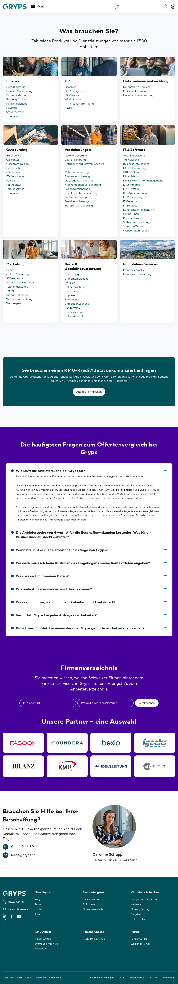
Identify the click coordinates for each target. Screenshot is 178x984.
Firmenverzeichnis (93, 909)
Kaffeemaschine (75, 287)
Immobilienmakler (134, 270)
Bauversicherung (75, 160)
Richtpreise (89, 904)
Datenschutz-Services (136, 87)
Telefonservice (15, 189)
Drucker (70, 283)
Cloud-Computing (134, 168)
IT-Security (130, 201)
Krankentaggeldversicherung (83, 185)
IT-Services (130, 205)
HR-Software (73, 99)
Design (10, 270)
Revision (11, 108)
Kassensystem (73, 291)
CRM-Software (132, 172)
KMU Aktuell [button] (43, 931)
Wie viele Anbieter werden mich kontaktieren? (54, 589)
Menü (40, 7)
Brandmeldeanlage (76, 278)
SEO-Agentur (14, 278)
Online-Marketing (17, 274)
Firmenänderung (16, 95)
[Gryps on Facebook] (11, 916)
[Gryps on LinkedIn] (4, 916)
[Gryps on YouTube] (19, 916)
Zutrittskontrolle (75, 316)
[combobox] (141, 6)
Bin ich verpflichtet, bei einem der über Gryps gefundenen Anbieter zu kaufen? (80, 628)
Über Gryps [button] (42, 892)
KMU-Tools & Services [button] (145, 892)
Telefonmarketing (17, 286)
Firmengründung (16, 99)
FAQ (37, 899)
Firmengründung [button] (93, 931)
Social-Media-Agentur (20, 282)
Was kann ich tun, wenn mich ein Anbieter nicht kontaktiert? (65, 602)
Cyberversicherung (77, 172)
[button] (173, 6)
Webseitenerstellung (136, 230)
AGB (121, 977)
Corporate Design (17, 164)
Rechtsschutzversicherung (81, 193)
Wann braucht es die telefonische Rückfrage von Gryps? (62, 550)
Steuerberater (15, 112)
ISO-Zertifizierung (134, 91)
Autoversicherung (76, 155)
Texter (10, 291)
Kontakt (39, 909)
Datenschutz (137, 977)
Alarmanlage (72, 274)
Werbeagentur (15, 303)
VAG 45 (153, 977)
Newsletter (41, 948)
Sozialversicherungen (78, 201)
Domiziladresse (15, 87)
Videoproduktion (17, 295)
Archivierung (131, 160)
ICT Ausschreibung (135, 193)
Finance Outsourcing (19, 91)
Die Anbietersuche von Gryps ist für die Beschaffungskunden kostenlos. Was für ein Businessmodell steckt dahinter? (84, 534)
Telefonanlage (73, 299)
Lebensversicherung (77, 189)
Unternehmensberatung (138, 95)
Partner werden (139, 939)
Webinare (136, 904)
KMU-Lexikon (138, 919)
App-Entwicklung (134, 155)
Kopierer (70, 295)
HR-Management (76, 91)
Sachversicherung (76, 197)
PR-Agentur (13, 185)
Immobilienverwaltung (137, 274)
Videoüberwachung (77, 303)
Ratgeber (136, 914)
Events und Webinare (46, 943)
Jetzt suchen (147, 703)
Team (38, 904)
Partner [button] (135, 931)
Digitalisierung (132, 176)
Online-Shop (131, 214)
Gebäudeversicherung (79, 180)
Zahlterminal (72, 308)
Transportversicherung (79, 205)
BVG (68, 168)
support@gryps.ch (18, 909)
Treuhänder (13, 116)
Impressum (169, 977)
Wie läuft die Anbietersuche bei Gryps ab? (50, 471)
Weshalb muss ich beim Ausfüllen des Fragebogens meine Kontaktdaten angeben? (83, 563)
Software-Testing (133, 226)
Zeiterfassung (73, 312)
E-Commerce (131, 185)
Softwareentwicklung (136, 222)
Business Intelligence (136, 164)
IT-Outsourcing (15, 176)
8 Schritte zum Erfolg (94, 939)
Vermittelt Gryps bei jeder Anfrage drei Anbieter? (56, 615)
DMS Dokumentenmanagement (143, 180)
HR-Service (72, 95)
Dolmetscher (14, 168)
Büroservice (13, 155)
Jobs (37, 914)
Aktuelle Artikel (43, 939)
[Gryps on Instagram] (4, 920)
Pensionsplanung (16, 103)
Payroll (69, 108)
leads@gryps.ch (23, 855)
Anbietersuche (91, 899)
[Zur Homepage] (15, 7)
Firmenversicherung (77, 176)
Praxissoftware (132, 218)
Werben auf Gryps (140, 943)
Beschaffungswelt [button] (94, 892)
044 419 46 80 (22, 847)
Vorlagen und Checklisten (144, 899)
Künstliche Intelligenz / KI (139, 210)
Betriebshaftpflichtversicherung (84, 164)
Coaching (70, 87)
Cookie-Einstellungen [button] (102, 977)
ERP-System (131, 189)
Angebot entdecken (89, 392)
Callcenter (12, 160)
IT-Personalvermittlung (79, 103)
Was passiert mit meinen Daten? (42, 576)
